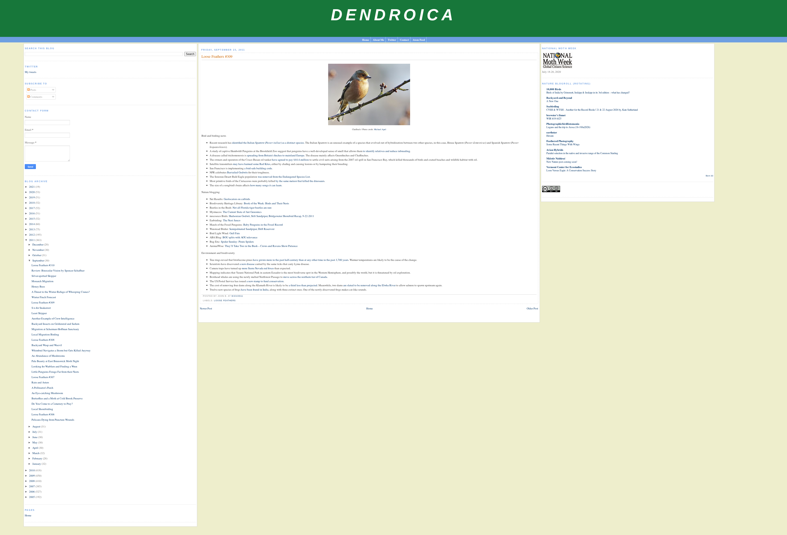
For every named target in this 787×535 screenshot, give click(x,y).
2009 (32, 475)
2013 (32, 229)
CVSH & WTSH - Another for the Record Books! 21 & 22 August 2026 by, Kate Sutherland (592, 109)
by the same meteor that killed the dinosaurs (300, 181)
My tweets (30, 72)
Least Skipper (39, 313)
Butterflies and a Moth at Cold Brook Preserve (57, 398)
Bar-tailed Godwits (237, 172)
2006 (32, 491)
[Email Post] (244, 296)
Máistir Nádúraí (555, 158)
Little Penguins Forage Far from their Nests (55, 372)
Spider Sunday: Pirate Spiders (237, 241)
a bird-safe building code (258, 168)
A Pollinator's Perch (42, 388)
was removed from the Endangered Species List (284, 176)
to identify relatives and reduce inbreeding (386, 151)
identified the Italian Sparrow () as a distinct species (268, 142)
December (38, 244)
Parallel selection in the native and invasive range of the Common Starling (582, 153)
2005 (32, 497)
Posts (33, 90)
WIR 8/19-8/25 (553, 118)
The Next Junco (231, 220)
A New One (552, 101)
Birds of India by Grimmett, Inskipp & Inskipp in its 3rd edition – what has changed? (588, 92)
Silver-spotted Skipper (44, 276)
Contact (404, 40)
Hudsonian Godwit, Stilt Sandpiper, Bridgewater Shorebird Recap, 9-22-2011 (271, 216)
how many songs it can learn (266, 185)
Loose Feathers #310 (43, 265)
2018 (32, 202)
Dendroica (393, 15)
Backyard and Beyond (559, 98)
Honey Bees (38, 286)
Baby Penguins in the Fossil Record (263, 224)
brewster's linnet (555, 115)
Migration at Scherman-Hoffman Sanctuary (55, 329)
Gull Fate (235, 233)
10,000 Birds (553, 89)
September (38, 260)
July (35, 432)
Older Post (532, 308)
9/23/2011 (237, 296)
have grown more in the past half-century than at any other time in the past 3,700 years (300, 260)
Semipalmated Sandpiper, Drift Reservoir (251, 229)
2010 (32, 470)
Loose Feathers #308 (43, 340)
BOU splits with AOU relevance (240, 237)
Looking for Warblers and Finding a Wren (54, 366)
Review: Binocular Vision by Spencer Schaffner (58, 270)
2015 (32, 218)
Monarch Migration (42, 281)
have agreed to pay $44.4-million (290, 159)
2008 (32, 481)
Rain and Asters (40, 382)
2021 (32, 187)
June (35, 437)
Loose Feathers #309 (43, 302)
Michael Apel (380, 129)
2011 (32, 240)
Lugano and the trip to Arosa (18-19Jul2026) (568, 127)
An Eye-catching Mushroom (47, 393)
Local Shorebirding (42, 409)
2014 (32, 224)
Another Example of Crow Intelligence (53, 318)
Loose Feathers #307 (43, 377)
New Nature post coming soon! (561, 161)
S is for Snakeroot (41, 308)
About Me (378, 40)
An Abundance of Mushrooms (48, 356)
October (37, 255)
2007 (32, 486)
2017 (32, 208)
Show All (709, 175)
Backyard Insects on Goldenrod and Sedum (55, 324)
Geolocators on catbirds (237, 199)
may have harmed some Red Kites (251, 164)
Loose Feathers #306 (43, 414)
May (35, 442)
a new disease (247, 264)
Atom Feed (419, 40)
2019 (32, 197)
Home (365, 40)
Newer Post (206, 308)
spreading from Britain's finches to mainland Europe (275, 155)
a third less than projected (303, 285)
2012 (32, 234)
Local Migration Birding (45, 334)
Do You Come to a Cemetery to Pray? (52, 404)
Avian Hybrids (554, 150)
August (36, 426)
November (38, 250)
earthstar (551, 132)
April (35, 448)
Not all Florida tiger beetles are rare (252, 207)
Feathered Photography (560, 141)
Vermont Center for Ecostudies (564, 167)
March (36, 453)
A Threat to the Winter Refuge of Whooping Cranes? (61, 292)
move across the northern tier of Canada (305, 277)
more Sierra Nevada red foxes (258, 268)
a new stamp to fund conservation (265, 281)
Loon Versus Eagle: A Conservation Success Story (571, 170)
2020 (32, 192)
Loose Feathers (225, 300)
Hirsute (550, 135)
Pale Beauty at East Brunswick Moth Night (55, 361)
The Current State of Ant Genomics (242, 212)
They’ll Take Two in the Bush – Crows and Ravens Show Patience (261, 246)
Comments (36, 97)
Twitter (392, 40)
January (37, 464)
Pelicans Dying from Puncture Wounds (53, 419)
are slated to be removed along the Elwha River (369, 285)
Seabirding (552, 106)
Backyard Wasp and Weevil (47, 345)
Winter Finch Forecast (44, 297)
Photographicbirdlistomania (562, 124)
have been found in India (254, 289)
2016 (32, 213)
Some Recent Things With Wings (563, 144)
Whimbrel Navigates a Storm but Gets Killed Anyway (61, 350)
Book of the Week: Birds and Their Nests (266, 203)
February (37, 458)
